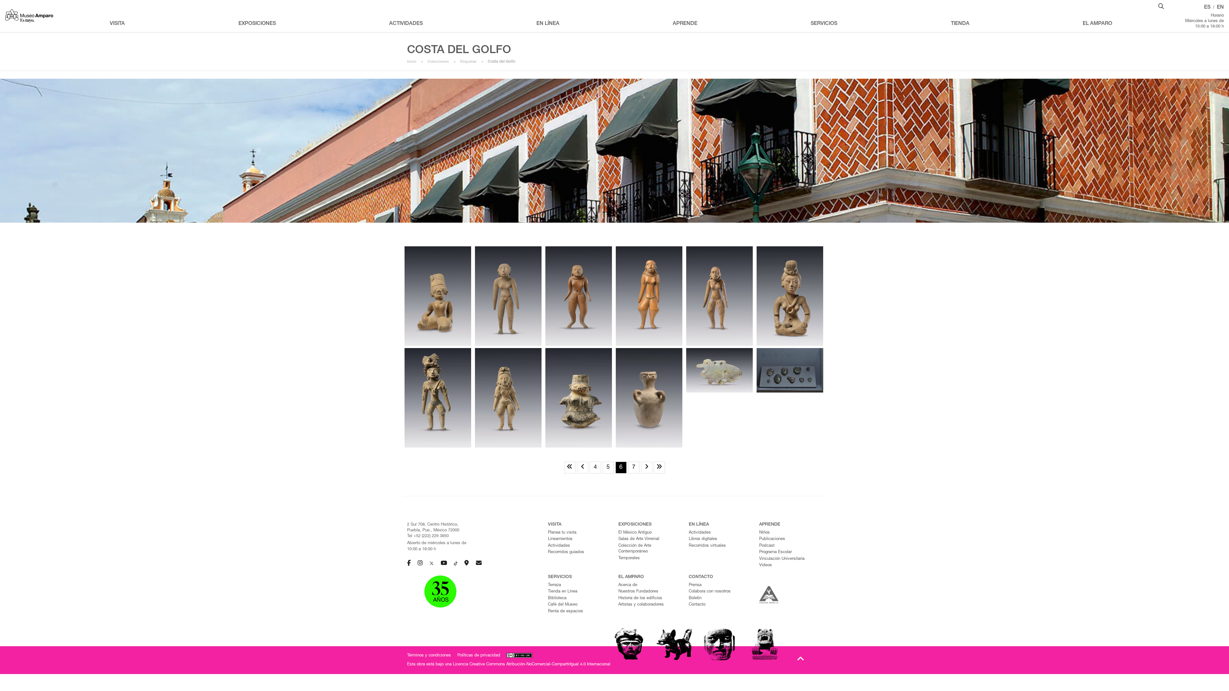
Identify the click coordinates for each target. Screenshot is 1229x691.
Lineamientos (560, 539)
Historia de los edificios (640, 598)
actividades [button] (406, 24)
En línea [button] (547, 24)
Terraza (554, 585)
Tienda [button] (960, 24)
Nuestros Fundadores (638, 592)
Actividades (559, 546)
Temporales (629, 558)
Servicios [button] (824, 24)
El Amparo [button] (1097, 24)
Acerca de (627, 585)
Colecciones (438, 61)
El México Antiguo (635, 533)
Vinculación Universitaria (782, 559)
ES (1207, 7)
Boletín (695, 598)
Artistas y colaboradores (641, 605)
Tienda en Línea (562, 592)
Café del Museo (562, 605)
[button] (1161, 6)
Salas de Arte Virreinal (638, 539)
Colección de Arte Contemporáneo (634, 549)
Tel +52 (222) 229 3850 (428, 536)
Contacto (697, 605)
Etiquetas (468, 61)
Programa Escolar (775, 552)
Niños (764, 533)
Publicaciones (772, 539)
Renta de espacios (565, 611)
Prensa (695, 585)
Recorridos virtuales (707, 546)
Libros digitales (703, 539)
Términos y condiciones (429, 656)
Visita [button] (117, 24)
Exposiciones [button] (257, 24)
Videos (765, 565)
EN (1220, 7)
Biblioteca (557, 598)
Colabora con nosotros (710, 592)
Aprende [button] (685, 24)
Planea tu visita (562, 533)
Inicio (411, 61)
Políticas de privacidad (478, 656)
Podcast (767, 546)
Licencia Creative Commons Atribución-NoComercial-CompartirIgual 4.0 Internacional (531, 665)
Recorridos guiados (566, 552)
